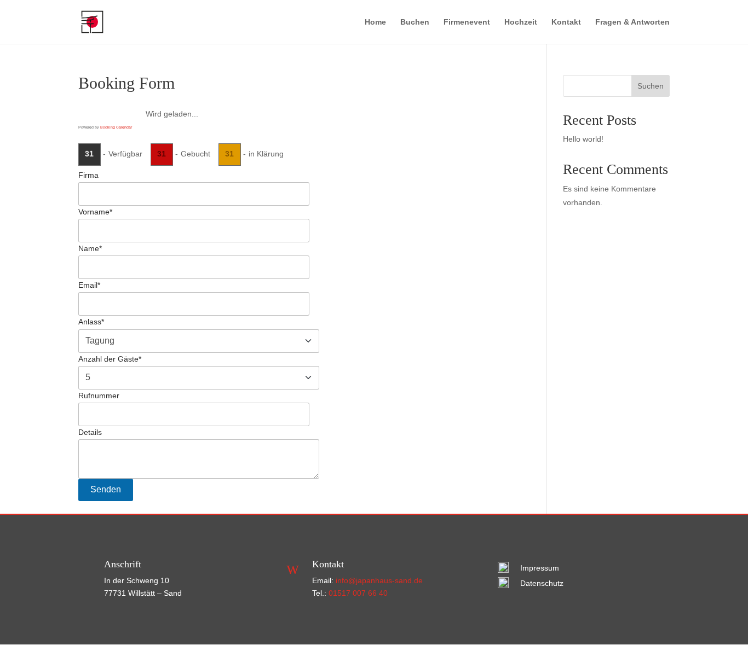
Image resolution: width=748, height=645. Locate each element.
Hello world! (583, 139)
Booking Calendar (116, 127)
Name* (90, 248)
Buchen (414, 22)
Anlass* (91, 322)
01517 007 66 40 (358, 593)
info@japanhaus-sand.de (379, 580)
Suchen (650, 86)
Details (90, 432)
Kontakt (566, 22)
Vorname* (95, 211)
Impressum (539, 567)
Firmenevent (467, 22)
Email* (89, 285)
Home (375, 22)
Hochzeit (520, 22)
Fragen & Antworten (632, 22)
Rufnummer (98, 395)
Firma (88, 175)
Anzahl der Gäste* (109, 359)
